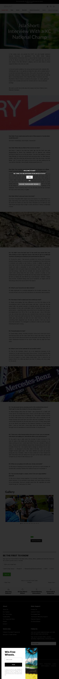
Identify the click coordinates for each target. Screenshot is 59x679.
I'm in (13, 664)
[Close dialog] (35, 649)
